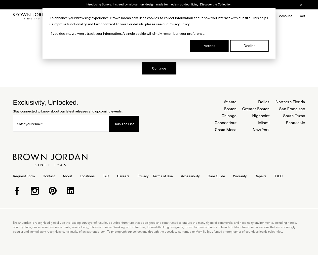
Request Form (24, 176)
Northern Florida (290, 101)
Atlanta (230, 101)
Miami (264, 122)
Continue (159, 68)
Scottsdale (295, 122)
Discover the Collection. (216, 4)
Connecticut (226, 122)
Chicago (229, 115)
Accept (209, 45)
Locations (87, 176)
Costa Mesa (226, 129)
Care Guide (216, 176)
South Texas (294, 115)
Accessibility (190, 176)
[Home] (32, 16)
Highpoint (261, 115)
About (67, 176)
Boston (230, 108)
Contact (49, 176)
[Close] (301, 5)
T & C (278, 176)
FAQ (106, 176)
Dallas (264, 101)
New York (261, 129)
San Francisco (292, 108)
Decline (249, 45)
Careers (123, 176)
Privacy (143, 176)
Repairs (260, 176)
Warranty (240, 176)
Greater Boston (256, 108)
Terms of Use (163, 176)
